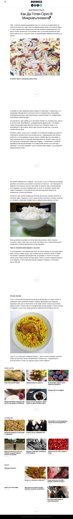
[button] (5, 1)
